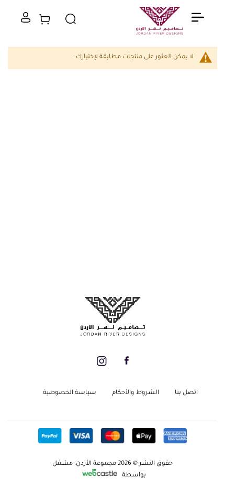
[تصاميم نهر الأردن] (112, 335)
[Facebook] (127, 363)
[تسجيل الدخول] (25, 21)
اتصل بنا (186, 393)
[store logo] (159, 24)
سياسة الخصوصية (69, 393)
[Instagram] (102, 365)
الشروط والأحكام (135, 393)
